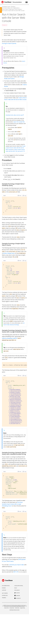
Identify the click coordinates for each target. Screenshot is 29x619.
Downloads (5, 595)
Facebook (18, 598)
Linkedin (18, 595)
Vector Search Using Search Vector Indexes (11, 9)
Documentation (6, 585)
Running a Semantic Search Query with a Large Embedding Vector (12, 504)
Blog (15, 588)
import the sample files (19, 122)
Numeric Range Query (9, 253)
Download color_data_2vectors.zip (14, 115)
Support (4, 590)
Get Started (5, 593)
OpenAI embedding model (9, 338)
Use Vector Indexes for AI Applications (10, 8)
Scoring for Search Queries (9, 43)
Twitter (18, 592)
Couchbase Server (6, 6)
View (20, 195)
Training (4, 597)
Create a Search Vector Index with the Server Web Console (15, 147)
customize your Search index (16, 565)
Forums (4, 588)
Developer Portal (18, 585)
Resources (17, 590)
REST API (15, 572)
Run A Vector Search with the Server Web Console (13, 10)
